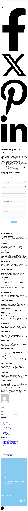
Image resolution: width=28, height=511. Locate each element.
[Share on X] (14, 78)
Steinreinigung (7, 343)
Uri (4, 432)
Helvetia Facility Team (11, 152)
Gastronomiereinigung (5, 273)
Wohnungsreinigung (8, 236)
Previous (2, 407)
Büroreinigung (21, 256)
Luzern (4, 423)
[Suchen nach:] (7, 414)
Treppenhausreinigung (13, 359)
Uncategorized (6, 430)
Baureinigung (8, 247)
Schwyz (5, 426)
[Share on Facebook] (14, 51)
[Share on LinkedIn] (14, 146)
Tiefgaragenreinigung (17, 352)
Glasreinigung (7, 279)
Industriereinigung (8, 295)
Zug (4, 433)
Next (2, 408)
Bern (4, 422)
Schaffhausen (6, 424)
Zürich (2, 7)
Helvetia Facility (4, 391)
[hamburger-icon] (25, 3)
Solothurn (5, 427)
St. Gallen (5, 428)
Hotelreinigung (4, 288)
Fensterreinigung (7, 264)
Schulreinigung (19, 327)
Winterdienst (6, 375)
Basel (4, 421)
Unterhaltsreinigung (8, 366)
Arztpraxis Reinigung (5, 384)
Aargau (4, 419)
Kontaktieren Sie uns (5, 387)
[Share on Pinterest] (14, 114)
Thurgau (5, 429)
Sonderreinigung (7, 335)
